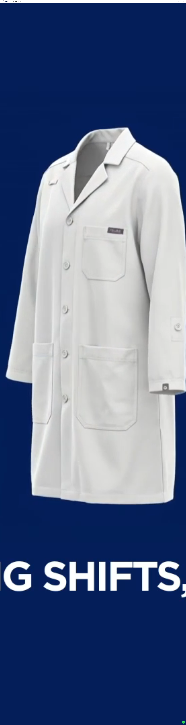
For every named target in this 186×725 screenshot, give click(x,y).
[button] (13, 1)
